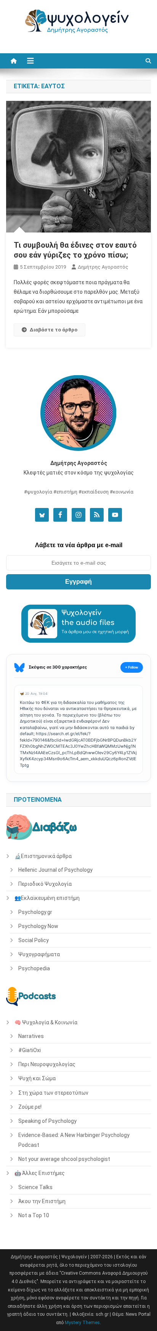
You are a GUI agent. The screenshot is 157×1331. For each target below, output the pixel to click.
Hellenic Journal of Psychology (55, 870)
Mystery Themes (82, 1322)
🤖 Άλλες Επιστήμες (39, 1173)
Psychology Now (38, 926)
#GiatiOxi (29, 1050)
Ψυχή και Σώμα (37, 1078)
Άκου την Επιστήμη (42, 1201)
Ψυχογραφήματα (39, 954)
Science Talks (35, 1187)
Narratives (31, 1036)
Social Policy (33, 940)
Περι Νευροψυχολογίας (46, 1064)
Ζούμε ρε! (30, 1107)
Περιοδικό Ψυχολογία (45, 884)
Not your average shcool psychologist (64, 1159)
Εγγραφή (78, 581)
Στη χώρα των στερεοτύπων (53, 1093)
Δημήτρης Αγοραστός (103, 267)
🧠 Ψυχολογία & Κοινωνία (45, 1022)
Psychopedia (34, 968)
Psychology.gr (35, 912)
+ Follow (131, 667)
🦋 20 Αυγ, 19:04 (34, 693)
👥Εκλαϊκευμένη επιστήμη (47, 898)
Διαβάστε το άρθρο (53, 330)
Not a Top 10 (33, 1215)
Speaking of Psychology (47, 1121)
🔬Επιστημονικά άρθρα (43, 856)
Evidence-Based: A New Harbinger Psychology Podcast (74, 1140)
